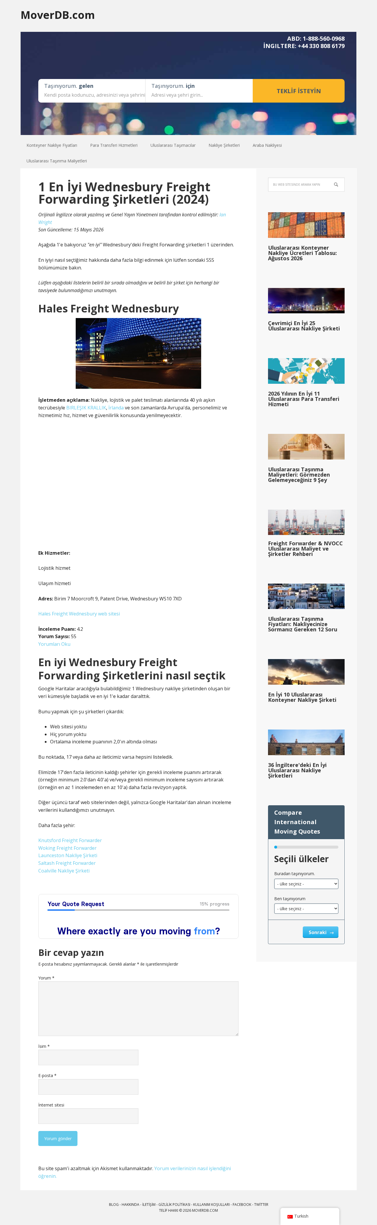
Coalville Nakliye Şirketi (64, 870)
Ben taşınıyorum (289, 898)
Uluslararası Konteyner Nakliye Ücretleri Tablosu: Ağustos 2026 (302, 253)
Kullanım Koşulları (211, 1204)
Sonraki (318, 932)
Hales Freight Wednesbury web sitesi (79, 613)
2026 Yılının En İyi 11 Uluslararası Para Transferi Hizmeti (303, 399)
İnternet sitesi (51, 1105)
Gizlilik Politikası (174, 1204)
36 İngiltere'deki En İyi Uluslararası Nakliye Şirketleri (297, 770)
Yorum (46, 978)
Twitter (261, 1204)
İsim (44, 1046)
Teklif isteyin (299, 91)
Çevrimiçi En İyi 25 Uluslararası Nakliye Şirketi (304, 326)
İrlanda (116, 407)
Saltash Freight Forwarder (67, 863)
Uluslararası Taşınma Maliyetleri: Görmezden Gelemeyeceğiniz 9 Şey (299, 474)
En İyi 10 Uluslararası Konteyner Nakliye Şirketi (302, 697)
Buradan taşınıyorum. (294, 873)
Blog (114, 1204)
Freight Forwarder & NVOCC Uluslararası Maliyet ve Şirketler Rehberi (305, 548)
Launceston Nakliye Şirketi (67, 855)
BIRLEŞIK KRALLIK (86, 407)
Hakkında (130, 1204)
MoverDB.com (58, 15)
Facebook (242, 1204)
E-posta (47, 1075)
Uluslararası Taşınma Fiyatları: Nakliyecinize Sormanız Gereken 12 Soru (302, 624)
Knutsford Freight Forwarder (70, 840)
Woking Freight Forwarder (67, 848)
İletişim (149, 1204)
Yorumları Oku (54, 644)
